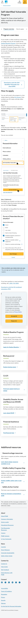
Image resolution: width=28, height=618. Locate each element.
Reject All (14, 321)
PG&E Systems (5, 536)
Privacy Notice (18, 312)
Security (3, 600)
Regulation (4, 594)
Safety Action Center (6, 556)
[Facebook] (2, 582)
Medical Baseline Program (8, 43)
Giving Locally (5, 522)
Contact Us (4, 564)
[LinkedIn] (9, 582)
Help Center (4, 567)
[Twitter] (5, 582)
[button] (2, 2)
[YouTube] (12, 582)
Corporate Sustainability (7, 553)
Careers (3, 533)
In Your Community (6, 539)
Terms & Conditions (6, 591)
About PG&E (4, 516)
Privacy (3, 597)
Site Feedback (5, 570)
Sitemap (3, 603)
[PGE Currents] (19, 582)
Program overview (9, 29)
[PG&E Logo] (6, 2)
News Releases (5, 550)
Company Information (7, 519)
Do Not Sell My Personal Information (11, 606)
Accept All (14, 316)
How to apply (20, 29)
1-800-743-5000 (14, 283)
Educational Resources (7, 525)
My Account (17, 97)
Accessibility (4, 588)
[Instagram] (16, 582)
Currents (3, 547)
